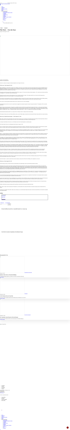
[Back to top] (0, 429)
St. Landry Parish (7, 202)
